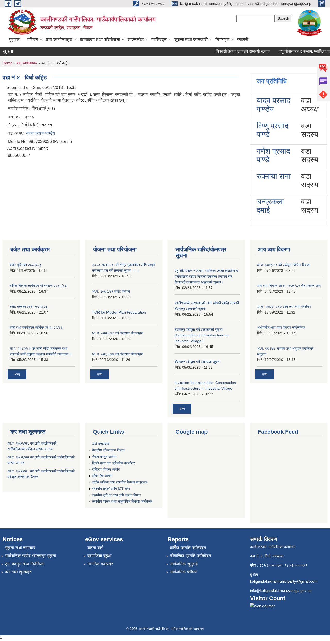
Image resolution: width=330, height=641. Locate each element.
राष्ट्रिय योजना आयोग (106, 469)
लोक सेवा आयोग (102, 476)
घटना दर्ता (95, 547)
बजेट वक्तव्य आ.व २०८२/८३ (28, 307)
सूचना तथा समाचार (20, 547)
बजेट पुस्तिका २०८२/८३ (25, 265)
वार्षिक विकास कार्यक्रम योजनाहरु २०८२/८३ (38, 286)
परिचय (32, 39)
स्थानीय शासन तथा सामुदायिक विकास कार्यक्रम (122, 501)
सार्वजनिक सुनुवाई (184, 564)
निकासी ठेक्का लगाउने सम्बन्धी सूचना (238, 51)
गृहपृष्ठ (14, 39)
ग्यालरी (242, 39)
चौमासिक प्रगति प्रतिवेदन (190, 555)
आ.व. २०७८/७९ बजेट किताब (111, 291)
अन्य (17, 374)
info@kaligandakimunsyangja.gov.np (280, 590)
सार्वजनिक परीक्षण (183, 572)
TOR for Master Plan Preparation (119, 312)
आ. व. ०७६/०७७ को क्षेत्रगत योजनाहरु (117, 354)
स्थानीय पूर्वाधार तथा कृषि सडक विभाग (116, 495)
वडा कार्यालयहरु (59, 39)
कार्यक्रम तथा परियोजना (100, 39)
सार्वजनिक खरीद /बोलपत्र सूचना (30, 555)
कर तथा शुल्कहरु (18, 572)
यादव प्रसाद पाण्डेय (40, 133)
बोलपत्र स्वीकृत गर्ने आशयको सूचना (197, 362)
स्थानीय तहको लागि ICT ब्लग (111, 489)
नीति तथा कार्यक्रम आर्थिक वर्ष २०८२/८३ (36, 327)
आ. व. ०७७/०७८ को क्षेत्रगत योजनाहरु (117, 333)
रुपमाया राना (274, 176)
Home (7, 63)
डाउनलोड (136, 39)
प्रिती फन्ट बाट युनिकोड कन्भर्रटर (113, 463)
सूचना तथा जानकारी (191, 39)
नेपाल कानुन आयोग (104, 457)
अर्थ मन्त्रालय (101, 444)
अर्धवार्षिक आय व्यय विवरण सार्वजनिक (281, 327)
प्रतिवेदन (159, 39)
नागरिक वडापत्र (100, 564)
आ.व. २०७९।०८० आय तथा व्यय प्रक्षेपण (284, 307)
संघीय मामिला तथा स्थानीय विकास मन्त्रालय (119, 482)
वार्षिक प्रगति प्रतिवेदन (188, 547)
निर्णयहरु (222, 39)
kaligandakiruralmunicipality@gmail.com (284, 581)
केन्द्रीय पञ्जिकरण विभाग (108, 450)
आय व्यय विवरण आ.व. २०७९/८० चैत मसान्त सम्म (289, 286)
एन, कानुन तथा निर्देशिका (25, 564)
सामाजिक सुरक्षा (99, 555)
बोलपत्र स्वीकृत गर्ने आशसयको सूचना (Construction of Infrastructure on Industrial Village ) (202, 335)
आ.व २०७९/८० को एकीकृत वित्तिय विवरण (283, 265)
